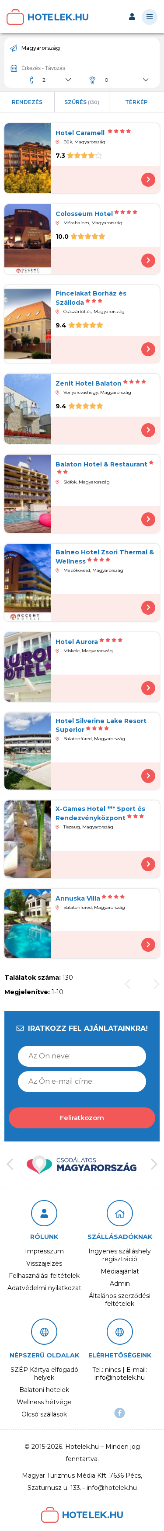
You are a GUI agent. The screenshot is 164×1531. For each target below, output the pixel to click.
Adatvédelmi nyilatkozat (44, 1288)
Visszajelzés (44, 1263)
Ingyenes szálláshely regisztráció (119, 1255)
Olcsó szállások (44, 1414)
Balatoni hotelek (44, 1390)
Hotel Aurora (77, 642)
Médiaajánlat (120, 1271)
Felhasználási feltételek (44, 1276)
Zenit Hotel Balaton (89, 383)
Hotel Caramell (81, 133)
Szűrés (81, 102)
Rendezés (27, 102)
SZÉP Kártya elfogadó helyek (44, 1373)
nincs (113, 1370)
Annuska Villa (78, 898)
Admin (120, 1283)
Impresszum (44, 1251)
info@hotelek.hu (119, 1377)
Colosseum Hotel (84, 214)
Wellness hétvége (44, 1402)
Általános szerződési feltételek (119, 1300)
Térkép (136, 102)
